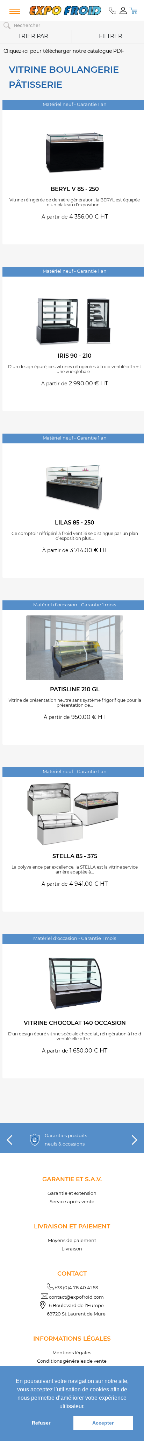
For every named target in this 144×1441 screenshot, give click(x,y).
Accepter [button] (103, 1423)
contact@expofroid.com (76, 1297)
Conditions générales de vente (72, 1361)
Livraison (72, 1248)
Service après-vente (72, 1201)
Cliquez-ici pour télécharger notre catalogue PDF (63, 51)
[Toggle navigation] (13, 11)
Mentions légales (71, 1352)
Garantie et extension (72, 1193)
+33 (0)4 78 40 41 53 (76, 1287)
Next (132, 1140)
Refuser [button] (41, 1423)
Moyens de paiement (72, 1240)
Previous (11, 1140)
